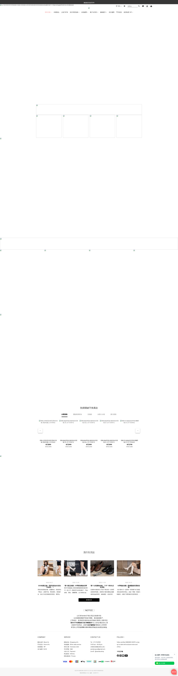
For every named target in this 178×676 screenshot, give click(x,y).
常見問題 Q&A (68, 649)
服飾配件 (103, 12)
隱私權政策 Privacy (70, 656)
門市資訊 (119, 12)
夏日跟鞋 (113, 414)
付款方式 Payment (69, 651)
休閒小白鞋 (101, 414)
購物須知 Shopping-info (71, 642)
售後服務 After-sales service (72, 644)
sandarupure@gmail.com (97, 649)
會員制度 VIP (128, 12)
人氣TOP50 (64, 12)
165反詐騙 (120, 651)
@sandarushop (99, 651)
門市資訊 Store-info (44, 644)
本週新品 (56, 12)
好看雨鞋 (64, 414)
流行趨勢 (111, 12)
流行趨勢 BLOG (42, 649)
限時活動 (48, 12)
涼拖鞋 (90, 414)
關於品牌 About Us (43, 642)
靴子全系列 (93, 12)
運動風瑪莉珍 (77, 414)
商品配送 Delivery (69, 653)
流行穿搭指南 (74, 12)
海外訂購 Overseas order (71, 647)
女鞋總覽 (84, 12)
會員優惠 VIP (42, 647)
